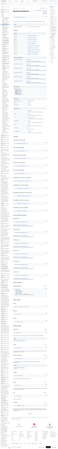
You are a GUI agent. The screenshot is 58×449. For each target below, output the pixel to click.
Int (16, 35)
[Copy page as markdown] (32, 11)
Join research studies (53, 436)
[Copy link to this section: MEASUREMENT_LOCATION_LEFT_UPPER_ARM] (31, 177)
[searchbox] (5, 6)
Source (12, 436)
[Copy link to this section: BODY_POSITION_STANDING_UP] (26, 162)
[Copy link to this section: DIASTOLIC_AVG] (20, 218)
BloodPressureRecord (17, 88)
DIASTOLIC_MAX (17, 232)
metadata (18, 375)
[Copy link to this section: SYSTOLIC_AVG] (19, 250)
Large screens (29, 432)
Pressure (20, 59)
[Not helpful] (46, 8)
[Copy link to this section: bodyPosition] (19, 329)
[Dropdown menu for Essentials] (12, 1)
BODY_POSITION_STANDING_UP (32, 41)
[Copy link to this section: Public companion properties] (27, 215)
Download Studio (45, 437)
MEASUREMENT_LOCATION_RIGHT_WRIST (22, 203)
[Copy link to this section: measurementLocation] (22, 355)
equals (28, 100)
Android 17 (36, 432)
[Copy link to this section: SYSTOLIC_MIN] (19, 272)
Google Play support (52, 435)
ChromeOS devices (29, 435)
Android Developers (15, 8)
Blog (12, 439)
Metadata (19, 91)
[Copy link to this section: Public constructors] (23, 282)
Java (46, 13)
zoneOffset (29, 131)
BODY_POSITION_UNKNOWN (31, 43)
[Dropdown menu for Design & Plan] (19, 1)
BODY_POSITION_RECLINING (31, 37)
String (17, 104)
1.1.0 (46, 12)
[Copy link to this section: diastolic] (17, 344)
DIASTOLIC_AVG (28, 59)
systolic (29, 124)
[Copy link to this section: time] (15, 392)
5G (19, 439)
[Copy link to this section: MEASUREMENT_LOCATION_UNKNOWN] (29, 207)
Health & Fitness (21, 435)
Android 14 (36, 436)
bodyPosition (29, 110)
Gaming (20, 432)
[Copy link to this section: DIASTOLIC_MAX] (20, 229)
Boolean (20, 100)
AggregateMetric (16, 59)
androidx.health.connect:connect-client (42, 10)
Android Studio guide (45, 433)
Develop (20, 8)
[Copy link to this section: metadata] (17, 372)
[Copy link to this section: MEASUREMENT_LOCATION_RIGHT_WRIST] (30, 200)
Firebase (29, 443)
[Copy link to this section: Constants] (18, 136)
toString (29, 104)
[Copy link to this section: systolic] (17, 382)
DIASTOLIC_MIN (28, 68)
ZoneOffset (20, 90)
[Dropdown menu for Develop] (24, 1)
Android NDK (44, 438)
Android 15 (36, 435)
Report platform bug (52, 432)
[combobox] (36, 1)
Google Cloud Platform (34, 443)
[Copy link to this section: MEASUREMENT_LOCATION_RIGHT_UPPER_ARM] (32, 192)
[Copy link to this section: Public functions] (21, 299)
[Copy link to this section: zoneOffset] (18, 402)
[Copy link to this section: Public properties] (22, 325)
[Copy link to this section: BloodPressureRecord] (22, 286)
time (28, 127)
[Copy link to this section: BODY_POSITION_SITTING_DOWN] (27, 155)
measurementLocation (31, 117)
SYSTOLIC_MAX (28, 76)
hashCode (29, 102)
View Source (44, 11)
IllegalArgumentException (18, 26)
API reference (23, 8)
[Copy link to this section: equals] (16, 303)
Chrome (25, 443)
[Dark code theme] (46, 16)
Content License (33, 417)
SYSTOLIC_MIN (17, 275)
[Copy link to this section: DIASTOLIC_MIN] (20, 240)
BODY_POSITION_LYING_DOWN (32, 35)
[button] (5, 10)
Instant (18, 89)
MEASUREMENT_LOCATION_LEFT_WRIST (22, 188)
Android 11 (36, 440)
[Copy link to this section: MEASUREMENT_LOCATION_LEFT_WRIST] (29, 185)
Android (13, 432)
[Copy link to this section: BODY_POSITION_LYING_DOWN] (26, 140)
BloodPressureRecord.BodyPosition (19, 340)
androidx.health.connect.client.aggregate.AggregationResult (36, 66)
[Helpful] (45, 8)
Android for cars (29, 436)
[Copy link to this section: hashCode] (18, 310)
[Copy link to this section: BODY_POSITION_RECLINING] (25, 147)
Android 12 (36, 439)
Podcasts (13, 440)
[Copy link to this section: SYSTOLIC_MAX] (20, 261)
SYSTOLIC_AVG (28, 72)
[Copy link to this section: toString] (17, 318)
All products (40, 443)
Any (32, 100)
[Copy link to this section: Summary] (18, 30)
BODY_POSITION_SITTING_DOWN (32, 39)
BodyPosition (41, 335)
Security (13, 435)
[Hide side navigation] (9, 447)
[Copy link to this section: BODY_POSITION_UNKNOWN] (25, 170)
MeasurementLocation (16, 362)
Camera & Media (21, 436)
